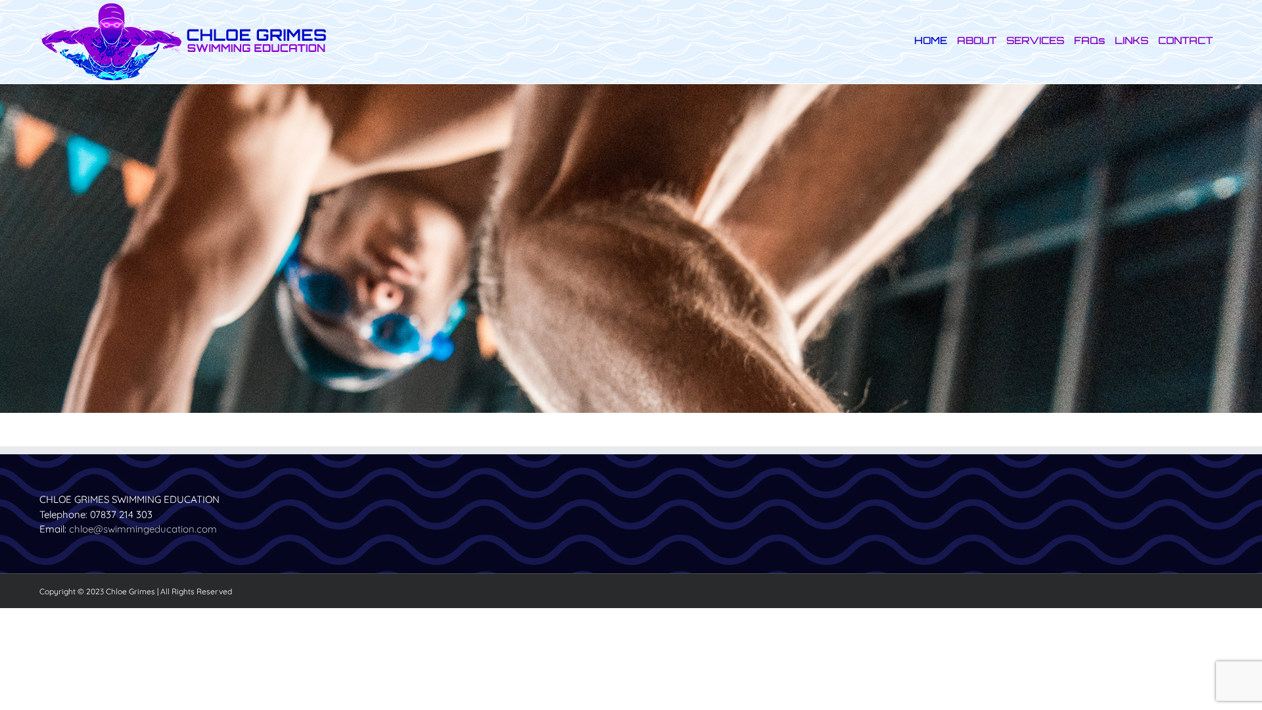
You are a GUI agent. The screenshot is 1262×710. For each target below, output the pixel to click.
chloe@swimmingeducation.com (143, 529)
